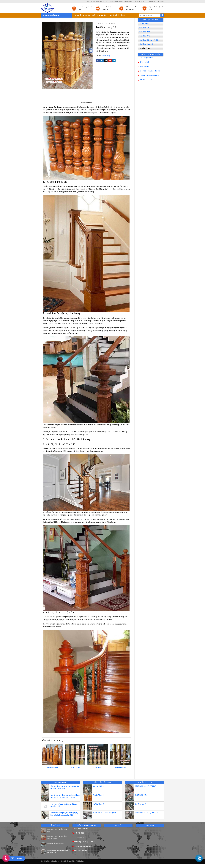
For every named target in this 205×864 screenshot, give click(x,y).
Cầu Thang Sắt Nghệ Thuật (148, 40)
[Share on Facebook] (98, 60)
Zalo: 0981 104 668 (145, 80)
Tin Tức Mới (113, 15)
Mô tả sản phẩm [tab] (86, 102)
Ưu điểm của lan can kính (55, 843)
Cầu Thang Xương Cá (146, 44)
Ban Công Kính (144, 24)
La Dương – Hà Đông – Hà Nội (149, 71)
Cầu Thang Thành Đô (146, 58)
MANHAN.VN (80, 861)
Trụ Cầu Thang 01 (75, 767)
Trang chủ (99, 24)
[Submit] (162, 15)
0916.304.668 (144, 66)
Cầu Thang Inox (144, 32)
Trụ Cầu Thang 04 (52, 767)
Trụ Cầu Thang (144, 48)
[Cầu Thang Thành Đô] (54, 8)
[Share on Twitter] (102, 60)
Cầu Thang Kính (144, 36)
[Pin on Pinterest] (110, 60)
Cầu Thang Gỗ (144, 28)
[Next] (130, 760)
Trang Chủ (77, 15)
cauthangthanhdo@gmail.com (149, 75)
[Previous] (42, 760)
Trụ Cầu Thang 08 (120, 767)
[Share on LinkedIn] (114, 60)
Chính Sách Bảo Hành (99, 15)
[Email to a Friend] (106, 60)
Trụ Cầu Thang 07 (97, 767)
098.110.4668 (144, 62)
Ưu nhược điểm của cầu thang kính (57, 830)
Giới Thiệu (86, 15)
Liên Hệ (122, 15)
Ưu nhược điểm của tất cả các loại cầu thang (57, 837)
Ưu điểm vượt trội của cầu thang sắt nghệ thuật (58, 851)
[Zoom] (44, 87)
